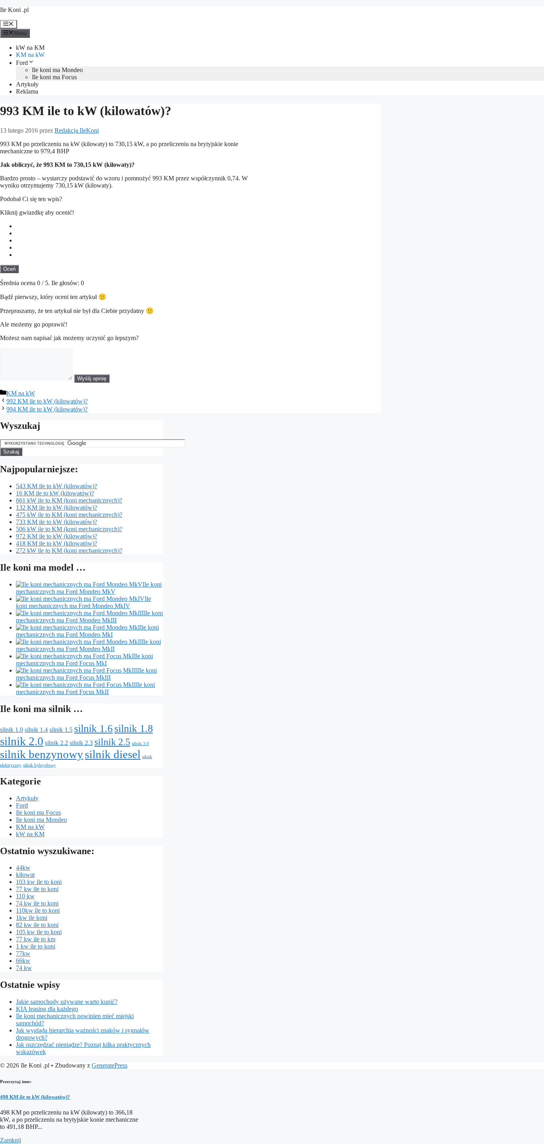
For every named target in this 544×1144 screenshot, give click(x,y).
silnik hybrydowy (39, 765)
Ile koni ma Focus (54, 77)
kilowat (25, 874)
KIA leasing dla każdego (47, 1008)
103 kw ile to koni (39, 881)
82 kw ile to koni (37, 924)
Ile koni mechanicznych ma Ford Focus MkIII (86, 674)
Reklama (27, 91)
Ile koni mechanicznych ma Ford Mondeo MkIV (83, 602)
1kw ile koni (31, 917)
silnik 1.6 (93, 728)
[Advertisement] (321, 192)
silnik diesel (113, 754)
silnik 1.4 (36, 729)
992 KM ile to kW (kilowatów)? (47, 401)
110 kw (25, 896)
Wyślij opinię (91, 378)
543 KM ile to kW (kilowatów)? (56, 486)
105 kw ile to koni (39, 932)
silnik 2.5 (112, 741)
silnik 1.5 (60, 729)
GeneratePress (109, 1065)
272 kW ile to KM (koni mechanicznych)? (69, 550)
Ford (22, 62)
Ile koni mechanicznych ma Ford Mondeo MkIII (89, 617)
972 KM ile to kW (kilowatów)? (56, 536)
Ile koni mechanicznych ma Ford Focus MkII (85, 688)
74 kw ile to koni (37, 903)
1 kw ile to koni (35, 946)
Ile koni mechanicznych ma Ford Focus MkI (84, 660)
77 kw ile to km (35, 939)
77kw (23, 953)
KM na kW (30, 54)
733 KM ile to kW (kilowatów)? (56, 521)
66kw (23, 960)
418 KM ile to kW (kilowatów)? (56, 543)
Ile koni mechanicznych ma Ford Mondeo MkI (87, 631)
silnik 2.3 (81, 742)
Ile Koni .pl (14, 9)
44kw (23, 867)
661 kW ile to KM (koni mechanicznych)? (69, 500)
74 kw (24, 967)
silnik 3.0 (140, 743)
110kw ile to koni (38, 910)
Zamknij (10, 1140)
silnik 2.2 (56, 742)
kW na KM (30, 47)
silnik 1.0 (11, 729)
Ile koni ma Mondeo (57, 69)
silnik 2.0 (21, 741)
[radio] (198, 226)
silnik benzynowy (41, 754)
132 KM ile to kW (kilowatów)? (56, 507)
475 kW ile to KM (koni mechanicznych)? (69, 514)
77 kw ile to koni (37, 889)
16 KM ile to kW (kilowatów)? (55, 493)
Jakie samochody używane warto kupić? (66, 1001)
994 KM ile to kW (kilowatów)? (47, 409)
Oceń (9, 269)
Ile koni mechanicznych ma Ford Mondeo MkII (88, 645)
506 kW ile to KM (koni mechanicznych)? (69, 529)
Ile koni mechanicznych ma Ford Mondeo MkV (89, 588)
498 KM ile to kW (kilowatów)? (35, 1097)
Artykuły (27, 84)
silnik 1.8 (133, 728)
